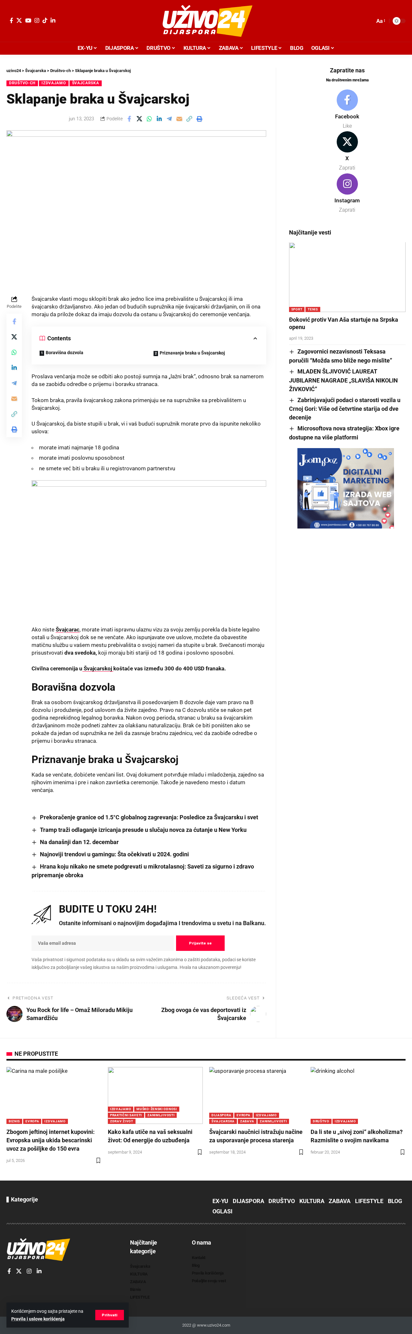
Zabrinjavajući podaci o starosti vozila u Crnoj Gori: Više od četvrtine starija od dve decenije (344, 409)
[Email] (179, 119)
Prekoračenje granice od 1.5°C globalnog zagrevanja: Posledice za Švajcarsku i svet (149, 817)
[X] (19, 20)
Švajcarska (85, 83)
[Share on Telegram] (169, 119)
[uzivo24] (206, 21)
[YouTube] (28, 20)
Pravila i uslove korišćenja (38, 1318)
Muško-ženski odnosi (156, 1109)
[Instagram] (37, 20)
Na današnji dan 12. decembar (79, 842)
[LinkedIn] (53, 20)
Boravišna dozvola (64, 352)
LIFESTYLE (369, 1201)
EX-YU (220, 1201)
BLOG (395, 1201)
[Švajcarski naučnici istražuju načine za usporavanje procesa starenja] (256, 1095)
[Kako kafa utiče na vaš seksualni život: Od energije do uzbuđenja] (155, 1095)
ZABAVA (247, 1121)
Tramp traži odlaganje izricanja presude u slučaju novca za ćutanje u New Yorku (143, 829)
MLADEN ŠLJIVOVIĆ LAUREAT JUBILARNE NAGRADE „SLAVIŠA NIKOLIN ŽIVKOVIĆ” (343, 380)
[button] (109, 1315)
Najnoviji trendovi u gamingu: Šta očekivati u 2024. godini (114, 854)
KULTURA (311, 1201)
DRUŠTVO (321, 1121)
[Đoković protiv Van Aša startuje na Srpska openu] (347, 277)
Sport (297, 309)
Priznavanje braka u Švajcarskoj (192, 352)
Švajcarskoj (97, 668)
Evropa (32, 1121)
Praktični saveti (126, 1115)
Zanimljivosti (160, 1115)
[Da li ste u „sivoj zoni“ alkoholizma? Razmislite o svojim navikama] (358, 1095)
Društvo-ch (22, 83)
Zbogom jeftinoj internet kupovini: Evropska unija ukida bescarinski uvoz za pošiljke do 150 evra (50, 1140)
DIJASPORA (221, 1115)
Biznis (14, 1121)
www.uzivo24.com (213, 1325)
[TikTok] (45, 20)
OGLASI (222, 1211)
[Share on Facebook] (129, 119)
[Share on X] (139, 119)
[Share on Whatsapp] (149, 119)
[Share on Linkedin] (159, 119)
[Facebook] (11, 20)
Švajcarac (68, 629)
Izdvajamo (54, 83)
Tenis (313, 309)
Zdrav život (121, 1121)
